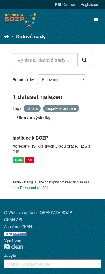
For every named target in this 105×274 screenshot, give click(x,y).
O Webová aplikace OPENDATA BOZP (38, 212)
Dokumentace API (34, 187)
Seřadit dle (23, 79)
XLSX (18, 160)
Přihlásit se (65, 4)
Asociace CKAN (18, 226)
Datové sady (31, 36)
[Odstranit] (36, 108)
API (86, 181)
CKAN (13, 247)
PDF (29, 160)
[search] (84, 59)
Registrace (89, 4)
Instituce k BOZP (30, 137)
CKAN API (13, 219)
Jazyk (9, 255)
